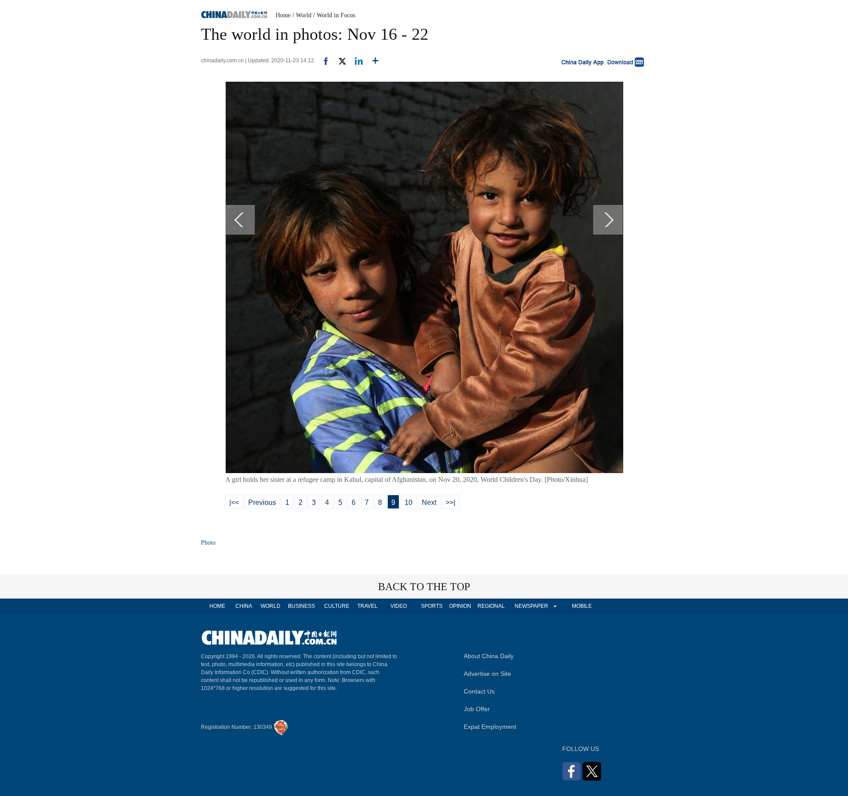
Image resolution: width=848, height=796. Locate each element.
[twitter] (338, 60)
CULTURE (336, 606)
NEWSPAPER (531, 606)
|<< (234, 502)
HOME (217, 606)
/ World (301, 15)
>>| (450, 502)
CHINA (243, 606)
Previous (262, 502)
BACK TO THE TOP (424, 586)
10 (409, 502)
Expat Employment (490, 726)
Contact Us (479, 691)
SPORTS (432, 606)
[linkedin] (355, 60)
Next (429, 502)
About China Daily (489, 656)
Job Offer (477, 709)
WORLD (270, 606)
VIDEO (398, 606)
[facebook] (322, 60)
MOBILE (582, 606)
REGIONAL (491, 606)
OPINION (460, 606)
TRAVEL (367, 606)
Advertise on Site (487, 673)
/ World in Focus (334, 15)
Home (283, 15)
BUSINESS (301, 606)
